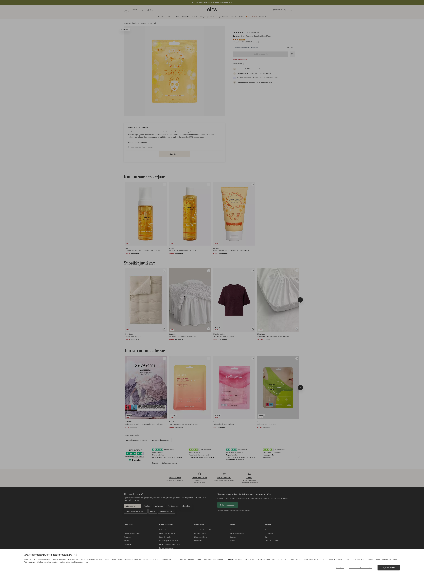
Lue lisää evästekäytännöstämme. (75, 562)
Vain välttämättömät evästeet (360, 568)
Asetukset (340, 568)
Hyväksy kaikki (389, 568)
